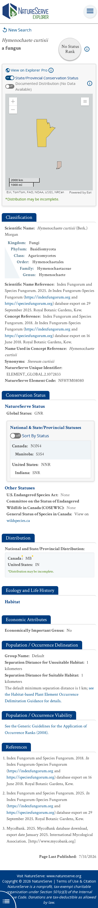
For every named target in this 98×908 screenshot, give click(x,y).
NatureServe (42, 881)
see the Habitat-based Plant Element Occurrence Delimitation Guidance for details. (49, 694)
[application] (49, 144)
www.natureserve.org (63, 875)
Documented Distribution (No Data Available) (45, 86)
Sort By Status (35, 436)
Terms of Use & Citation (76, 881)
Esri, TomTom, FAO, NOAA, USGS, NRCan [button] (35, 192)
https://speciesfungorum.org (29, 303)
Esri (89, 192)
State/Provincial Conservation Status (46, 77)
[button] (13, 101)
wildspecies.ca (18, 520)
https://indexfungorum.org (47, 297)
